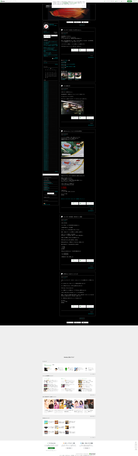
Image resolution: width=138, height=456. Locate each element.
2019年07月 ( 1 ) (46, 131)
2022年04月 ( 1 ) (46, 112)
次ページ (82, 318)
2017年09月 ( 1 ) (46, 153)
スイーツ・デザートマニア (82, 378)
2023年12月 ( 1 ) (46, 98)
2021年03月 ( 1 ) (46, 120)
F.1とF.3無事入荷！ (64, 61)
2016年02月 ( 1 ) (46, 164)
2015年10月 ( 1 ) (46, 168)
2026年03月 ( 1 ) (46, 84)
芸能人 (53, 364)
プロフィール (51, 25)
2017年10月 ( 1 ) (46, 152)
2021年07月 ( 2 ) (46, 118)
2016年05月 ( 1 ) (46, 163)
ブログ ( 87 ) (45, 62)
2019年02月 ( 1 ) (46, 136)
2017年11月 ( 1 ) (46, 150)
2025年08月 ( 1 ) (46, 89)
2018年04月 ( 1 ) (46, 145)
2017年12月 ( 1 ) (46, 149)
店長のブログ (50, 6)
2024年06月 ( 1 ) (46, 95)
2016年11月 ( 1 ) (46, 159)
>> (52, 68)
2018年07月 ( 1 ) (46, 143)
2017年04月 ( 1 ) (46, 157)
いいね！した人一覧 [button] (91, 52)
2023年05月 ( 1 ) (46, 103)
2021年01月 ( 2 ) (46, 121)
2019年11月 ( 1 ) (46, 127)
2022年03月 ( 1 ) (46, 113)
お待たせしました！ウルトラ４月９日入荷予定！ (68, 64)
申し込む (86, 448)
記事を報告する (91, 57)
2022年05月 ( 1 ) (46, 111)
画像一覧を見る (55, 58)
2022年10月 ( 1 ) (46, 107)
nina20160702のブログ (47, 181)
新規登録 (129, 1)
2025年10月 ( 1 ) (46, 88)
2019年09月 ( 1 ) (46, 130)
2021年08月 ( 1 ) (46, 117)
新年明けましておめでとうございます (70, 273)
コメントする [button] (83, 50)
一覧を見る (56, 57)
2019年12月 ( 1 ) (46, 126)
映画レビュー (63, 378)
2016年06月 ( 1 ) (46, 162)
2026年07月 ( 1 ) (46, 81)
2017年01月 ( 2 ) (46, 158)
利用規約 (73, 455)
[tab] (47, 364)
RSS (45, 203)
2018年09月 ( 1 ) (46, 141)
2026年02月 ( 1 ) (46, 85)
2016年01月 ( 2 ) (46, 166)
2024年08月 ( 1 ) (46, 94)
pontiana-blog (51, 24)
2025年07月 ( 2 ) (46, 90)
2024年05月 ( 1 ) (46, 97)
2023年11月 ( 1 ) (46, 99)
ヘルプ (94, 455)
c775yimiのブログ (46, 185)
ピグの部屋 (54, 25)
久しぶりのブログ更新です (47, 53)
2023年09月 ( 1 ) (46, 102)
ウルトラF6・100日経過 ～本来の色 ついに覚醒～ (68, 66)
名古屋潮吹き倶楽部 (47, 187)
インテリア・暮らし (47, 378)
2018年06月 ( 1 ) (46, 144)
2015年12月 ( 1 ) (46, 167)
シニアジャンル (46, 33)
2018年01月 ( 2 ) (46, 148)
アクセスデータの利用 (79, 455)
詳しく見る (69, 448)
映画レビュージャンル (47, 364)
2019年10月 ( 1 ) (46, 129)
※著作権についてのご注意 (47, 204)
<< (48, 68)
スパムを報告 (62, 455)
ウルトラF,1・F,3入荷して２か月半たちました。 (72, 30)
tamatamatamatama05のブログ (48, 183)
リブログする (91, 50)
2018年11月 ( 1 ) (46, 139)
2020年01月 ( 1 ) (46, 125)
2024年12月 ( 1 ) (46, 93)
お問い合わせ (68, 455)
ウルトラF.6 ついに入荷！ (47, 52)
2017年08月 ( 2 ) (46, 154)
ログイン (135, 1)
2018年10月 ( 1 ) (46, 140)
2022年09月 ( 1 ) (46, 108)
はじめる (51, 448)
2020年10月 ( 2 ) (46, 122)
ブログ (66, 60)
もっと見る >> (69, 71)
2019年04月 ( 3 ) (46, 134)
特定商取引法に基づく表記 (88, 455)
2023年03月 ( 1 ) (46, 104)
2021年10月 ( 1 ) (46, 116)
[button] (136, 449)
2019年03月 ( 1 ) (46, 135)
